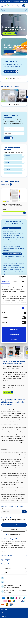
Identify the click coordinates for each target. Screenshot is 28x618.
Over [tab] (23, 281)
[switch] (24, 313)
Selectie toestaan (14, 334)
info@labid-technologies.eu (21, 1)
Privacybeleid (4, 609)
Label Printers (8, 158)
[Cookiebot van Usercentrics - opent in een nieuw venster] (19, 277)
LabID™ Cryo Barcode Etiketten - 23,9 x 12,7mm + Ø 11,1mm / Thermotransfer (13, 205)
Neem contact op (14, 525)
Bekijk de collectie (5, 184)
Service (6, 173)
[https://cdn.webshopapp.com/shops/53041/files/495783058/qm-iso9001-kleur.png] (11, 604)
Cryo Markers (7, 169)
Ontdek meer (7, 392)
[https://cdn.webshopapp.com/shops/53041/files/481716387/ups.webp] (7, 604)
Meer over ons (14, 529)
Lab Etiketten (7, 155)
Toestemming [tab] (5, 281)
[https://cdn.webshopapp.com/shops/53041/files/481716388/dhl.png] (2, 604)
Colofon (3, 612)
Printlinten (7, 162)
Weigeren (14, 339)
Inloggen (7, 137)
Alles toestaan (14, 329)
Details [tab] (14, 281)
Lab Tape (7, 166)
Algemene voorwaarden (6, 611)
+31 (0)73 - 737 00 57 (7, 1)
